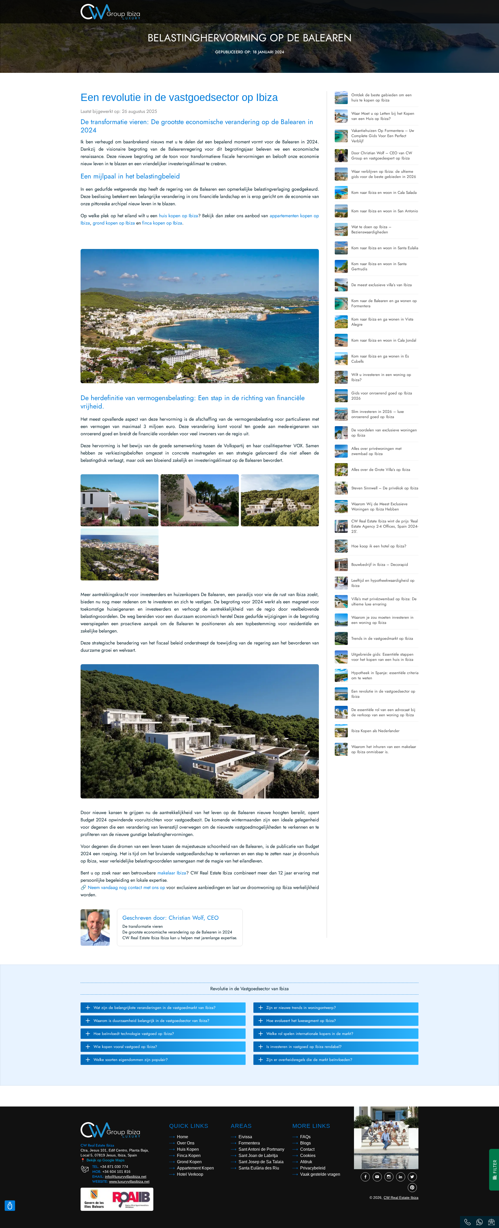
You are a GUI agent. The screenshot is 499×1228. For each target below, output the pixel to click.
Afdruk (306, 1162)
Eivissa (245, 1137)
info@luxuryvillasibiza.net (125, 1176)
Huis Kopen (188, 1149)
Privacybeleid (312, 1168)
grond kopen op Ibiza (114, 223)
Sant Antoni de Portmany (261, 1149)
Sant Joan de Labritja (258, 1155)
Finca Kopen (189, 1155)
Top (10, 1205)
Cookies (308, 1155)
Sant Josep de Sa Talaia (261, 1162)
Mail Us (491, 1222)
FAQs (305, 1137)
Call (467, 1222)
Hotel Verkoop (190, 1174)
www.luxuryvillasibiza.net (129, 1181)
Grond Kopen (189, 1162)
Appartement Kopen (195, 1168)
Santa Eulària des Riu (259, 1168)
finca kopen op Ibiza (162, 223)
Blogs (305, 1143)
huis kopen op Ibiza (178, 215)
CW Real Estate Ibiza (401, 1197)
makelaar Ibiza (171, 872)
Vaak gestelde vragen (320, 1174)
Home (182, 1137)
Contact (307, 1149)
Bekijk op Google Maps (102, 1160)
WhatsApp (479, 1222)
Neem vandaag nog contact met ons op (126, 887)
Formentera (249, 1143)
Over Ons (185, 1143)
